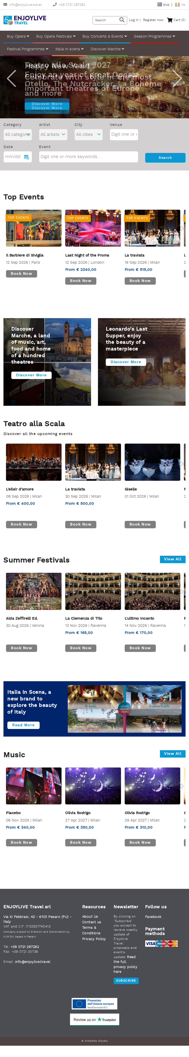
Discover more (31, 375)
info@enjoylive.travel (25, 4)
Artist (44, 125)
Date (8, 147)
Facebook (153, 917)
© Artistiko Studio (94, 1041)
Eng (166, 5)
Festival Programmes (26, 49)
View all (172, 559)
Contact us (91, 922)
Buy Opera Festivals (54, 37)
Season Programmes (153, 37)
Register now (153, 20)
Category (12, 125)
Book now (21, 274)
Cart (179, 20)
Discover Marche (106, 49)
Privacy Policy (94, 939)
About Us (90, 917)
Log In (134, 20)
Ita (183, 5)
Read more (23, 725)
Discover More (47, 104)
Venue (116, 125)
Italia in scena (68, 49)
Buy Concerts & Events (103, 37)
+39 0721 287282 (72, 4)
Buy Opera (17, 37)
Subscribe (126, 980)
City (78, 125)
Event (45, 147)
